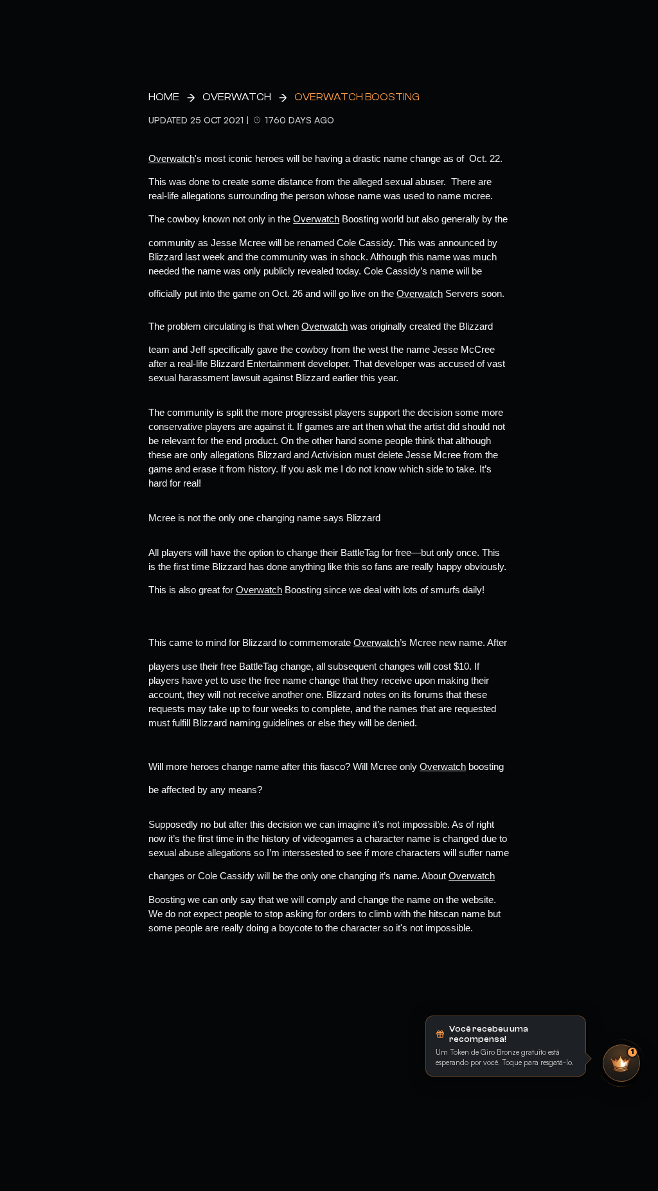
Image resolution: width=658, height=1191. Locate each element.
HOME (163, 97)
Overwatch (236, 97)
